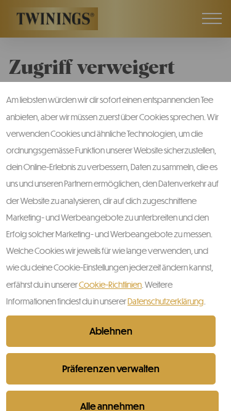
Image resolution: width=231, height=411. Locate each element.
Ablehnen (110, 330)
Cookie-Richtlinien (110, 284)
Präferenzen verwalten (111, 368)
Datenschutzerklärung (166, 301)
